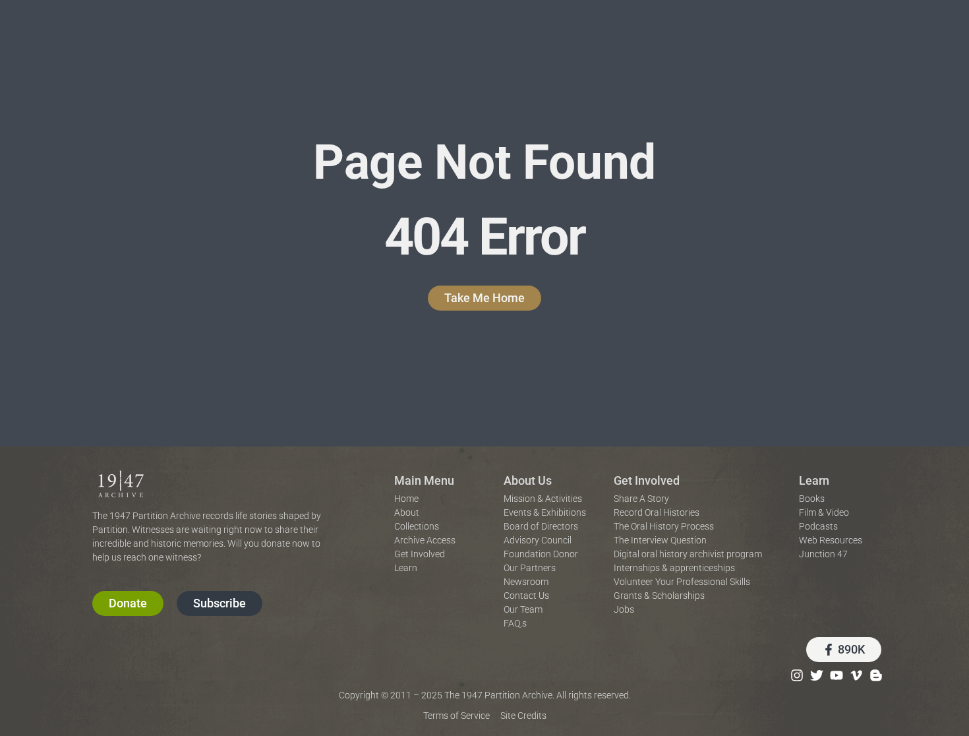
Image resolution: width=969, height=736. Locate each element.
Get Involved (647, 480)
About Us (528, 480)
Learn (814, 480)
